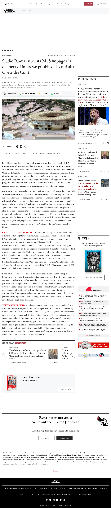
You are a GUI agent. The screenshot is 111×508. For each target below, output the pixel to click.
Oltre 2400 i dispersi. (87, 180)
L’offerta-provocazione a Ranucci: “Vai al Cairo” (93, 99)
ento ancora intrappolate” (87, 193)
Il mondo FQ (65, 4)
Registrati (64, 438)
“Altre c (88, 191)
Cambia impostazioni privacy (48, 488)
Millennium (43, 3)
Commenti (8, 146)
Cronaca (7, 50)
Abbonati (88, 4)
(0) (57, 362)
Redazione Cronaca (17, 362)
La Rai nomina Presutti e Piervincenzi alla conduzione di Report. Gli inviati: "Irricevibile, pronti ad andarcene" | (93, 92)
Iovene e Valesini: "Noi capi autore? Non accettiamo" (93, 104)
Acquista (66, 389)
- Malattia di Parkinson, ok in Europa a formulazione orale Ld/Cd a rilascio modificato (92, 324)
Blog (37, 3)
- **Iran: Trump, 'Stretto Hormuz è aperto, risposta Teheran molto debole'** (93, 314)
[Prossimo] (72, 355)
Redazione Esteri (85, 171)
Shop (58, 3)
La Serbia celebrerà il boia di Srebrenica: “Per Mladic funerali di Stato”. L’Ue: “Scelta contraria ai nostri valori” (88, 159)
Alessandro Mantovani (88, 143)
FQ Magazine (52, 3)
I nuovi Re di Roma (30, 376)
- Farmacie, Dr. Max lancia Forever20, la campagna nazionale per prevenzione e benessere (92, 308)
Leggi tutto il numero (93, 277)
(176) (107, 171)
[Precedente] (4, 355)
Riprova (55, 471)
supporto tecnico (32, 464)
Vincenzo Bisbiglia (10, 78)
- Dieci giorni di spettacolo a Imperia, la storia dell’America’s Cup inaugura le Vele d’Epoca (92, 296)
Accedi (46, 438)
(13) (108, 143)
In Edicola (31, 3)
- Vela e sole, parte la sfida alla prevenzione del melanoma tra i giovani (90, 319)
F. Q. (64, 362)
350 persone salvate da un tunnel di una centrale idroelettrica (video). (88, 187)
